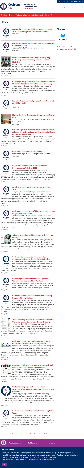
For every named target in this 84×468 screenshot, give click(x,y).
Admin (81, 1)
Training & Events (22, 15)
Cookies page (48, 460)
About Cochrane (15, 443)
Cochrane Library (63, 1)
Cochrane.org (73, 1)
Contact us (51, 443)
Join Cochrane (37, 15)
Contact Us (49, 15)
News (11, 15)
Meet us (4, 15)
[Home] (3, 7)
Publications (32, 443)
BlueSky (71, 49)
